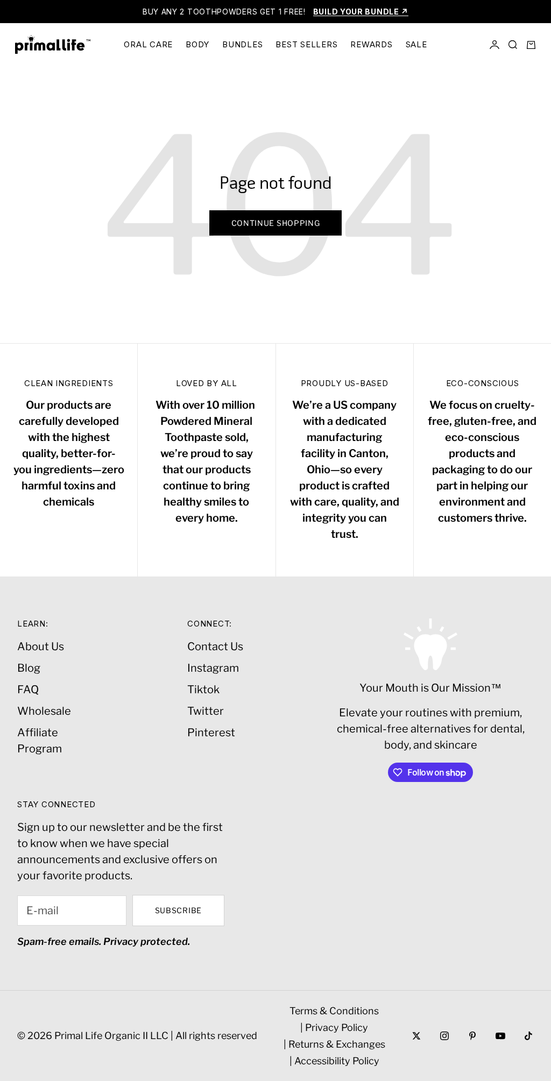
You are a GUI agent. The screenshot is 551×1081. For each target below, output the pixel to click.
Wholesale (44, 711)
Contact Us (215, 646)
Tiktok (203, 689)
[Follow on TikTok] (528, 1035)
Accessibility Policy (336, 1060)
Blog (28, 668)
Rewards (371, 44)
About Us (40, 646)
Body (197, 44)
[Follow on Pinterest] (472, 1035)
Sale (416, 44)
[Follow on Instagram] (444, 1035)
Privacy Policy (336, 1027)
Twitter (205, 711)
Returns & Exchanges (336, 1044)
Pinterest (211, 732)
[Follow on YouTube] (500, 1035)
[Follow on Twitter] (416, 1035)
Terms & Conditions (334, 1010)
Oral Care (148, 44)
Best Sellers (306, 44)
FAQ (28, 689)
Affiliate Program (39, 740)
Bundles (242, 44)
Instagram (213, 668)
